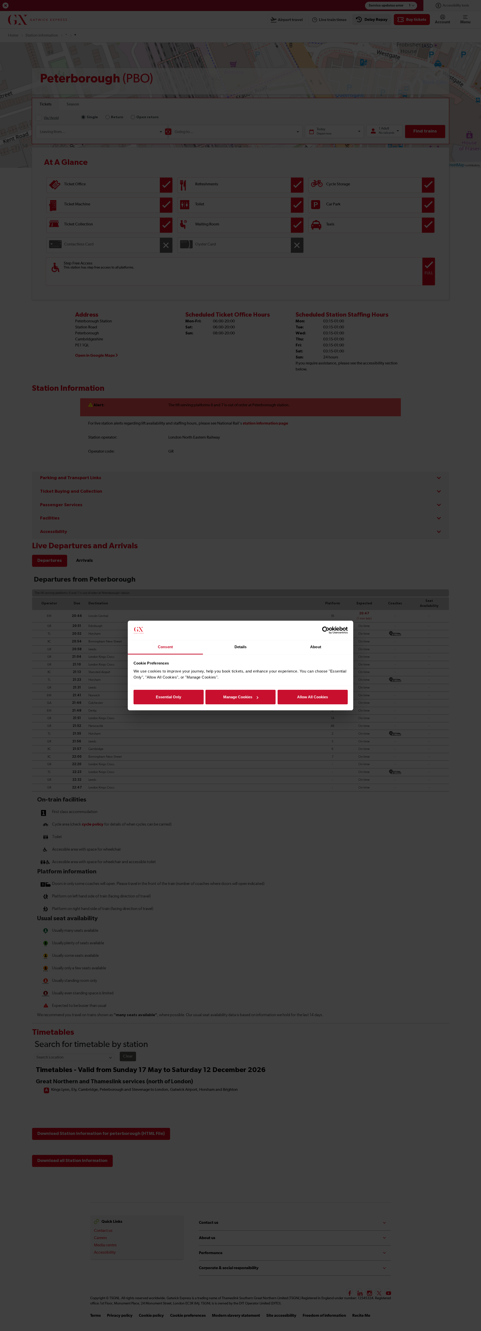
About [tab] (315, 647)
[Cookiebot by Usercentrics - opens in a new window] (326, 630)
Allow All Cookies (312, 697)
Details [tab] (240, 647)
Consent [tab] (165, 647)
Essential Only (168, 697)
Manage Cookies (237, 697)
